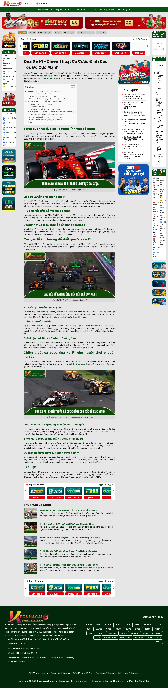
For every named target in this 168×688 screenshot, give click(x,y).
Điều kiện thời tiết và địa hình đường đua (45, 109)
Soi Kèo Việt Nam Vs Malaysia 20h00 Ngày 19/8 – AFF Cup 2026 (134, 147)
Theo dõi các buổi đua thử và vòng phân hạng (47, 117)
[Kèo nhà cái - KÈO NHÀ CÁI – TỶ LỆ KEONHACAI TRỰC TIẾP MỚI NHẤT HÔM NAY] (12, 3)
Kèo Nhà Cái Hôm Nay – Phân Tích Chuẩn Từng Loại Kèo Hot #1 (69, 565)
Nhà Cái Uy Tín (124, 10)
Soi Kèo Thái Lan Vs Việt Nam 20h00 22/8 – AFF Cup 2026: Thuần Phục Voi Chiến (134, 114)
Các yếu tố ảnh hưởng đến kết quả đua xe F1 (44, 101)
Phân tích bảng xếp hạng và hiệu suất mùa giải (47, 115)
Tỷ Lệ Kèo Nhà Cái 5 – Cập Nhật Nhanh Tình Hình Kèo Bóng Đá (68, 551)
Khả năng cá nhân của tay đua (41, 104)
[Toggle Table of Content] (72, 87)
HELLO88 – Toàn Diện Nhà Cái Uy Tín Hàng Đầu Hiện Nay (159, 137)
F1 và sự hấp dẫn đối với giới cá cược (43, 96)
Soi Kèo (92, 10)
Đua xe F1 (28, 73)
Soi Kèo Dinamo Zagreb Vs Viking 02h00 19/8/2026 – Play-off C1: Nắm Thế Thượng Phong (134, 155)
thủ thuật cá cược (77, 364)
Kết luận (30, 122)
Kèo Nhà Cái (49, 78)
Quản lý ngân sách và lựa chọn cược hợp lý (46, 120)
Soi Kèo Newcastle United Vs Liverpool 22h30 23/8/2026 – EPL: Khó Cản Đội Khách (134, 105)
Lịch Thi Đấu (81, 10)
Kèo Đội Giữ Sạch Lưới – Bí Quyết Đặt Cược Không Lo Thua (67, 524)
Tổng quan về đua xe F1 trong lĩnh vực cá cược (45, 91)
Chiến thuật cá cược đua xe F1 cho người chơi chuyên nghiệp (51, 112)
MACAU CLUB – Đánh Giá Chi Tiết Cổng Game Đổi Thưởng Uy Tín (160, 118)
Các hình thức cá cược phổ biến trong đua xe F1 (47, 99)
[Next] (147, 46)
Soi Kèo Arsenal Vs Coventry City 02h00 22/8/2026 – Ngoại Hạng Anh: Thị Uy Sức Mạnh (135, 122)
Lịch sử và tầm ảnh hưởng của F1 (42, 94)
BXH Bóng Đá (56, 10)
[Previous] (21, 46)
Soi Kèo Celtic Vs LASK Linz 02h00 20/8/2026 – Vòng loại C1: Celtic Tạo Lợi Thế (134, 139)
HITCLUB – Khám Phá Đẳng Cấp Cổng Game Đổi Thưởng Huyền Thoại (159, 96)
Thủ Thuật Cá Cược (107, 10)
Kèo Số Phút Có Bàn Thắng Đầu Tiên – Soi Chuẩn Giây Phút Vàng (70, 537)
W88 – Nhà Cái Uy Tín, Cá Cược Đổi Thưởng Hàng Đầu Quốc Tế (160, 73)
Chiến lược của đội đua (39, 107)
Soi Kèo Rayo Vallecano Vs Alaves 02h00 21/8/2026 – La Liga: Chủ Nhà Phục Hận (134, 131)
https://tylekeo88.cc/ (26, 653)
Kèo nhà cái (43, 10)
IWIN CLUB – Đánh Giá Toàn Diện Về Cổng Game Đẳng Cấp (160, 155)
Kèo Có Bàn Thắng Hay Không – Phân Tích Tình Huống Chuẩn (68, 510)
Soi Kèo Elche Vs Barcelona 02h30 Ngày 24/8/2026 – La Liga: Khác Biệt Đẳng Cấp (134, 96)
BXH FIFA (68, 10)
